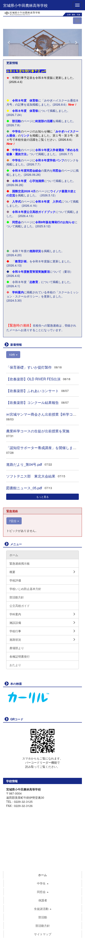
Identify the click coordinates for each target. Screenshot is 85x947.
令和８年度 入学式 (48, 201)
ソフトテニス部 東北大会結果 (30, 476)
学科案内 (18, 292)
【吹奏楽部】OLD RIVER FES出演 (33, 378)
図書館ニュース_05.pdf (24, 487)
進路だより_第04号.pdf (24, 464)
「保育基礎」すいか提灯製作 (29, 367)
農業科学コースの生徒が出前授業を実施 (37, 430)
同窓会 (57, 170)
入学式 (16, 201)
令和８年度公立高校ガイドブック (33, 212)
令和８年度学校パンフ (49, 160)
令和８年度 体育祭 (25, 100)
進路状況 (35, 251)
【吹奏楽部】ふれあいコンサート (32, 390)
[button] (9, 42)
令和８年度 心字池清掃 (28, 181)
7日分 (13, 521)
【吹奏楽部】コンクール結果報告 (32, 402)
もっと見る (42, 496)
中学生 (16, 131)
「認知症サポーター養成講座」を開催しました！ (44, 447)
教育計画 (21, 261)
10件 (12, 355)
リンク (25, 135)
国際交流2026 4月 (24, 191)
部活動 (16, 121)
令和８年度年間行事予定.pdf (26, 71)
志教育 (34, 282)
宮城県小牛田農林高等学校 (25, 5)
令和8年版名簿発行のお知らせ (54, 222)
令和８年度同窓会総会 (26, 170)
